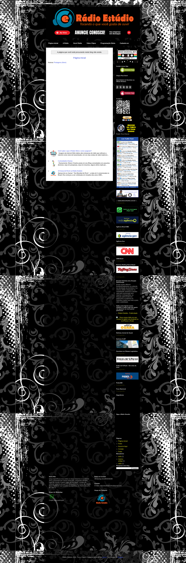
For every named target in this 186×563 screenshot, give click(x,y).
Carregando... (121, 203)
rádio (120, 463)
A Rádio (66, 43)
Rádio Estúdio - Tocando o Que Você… (126, 144)
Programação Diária (108, 43)
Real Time (127, 187)
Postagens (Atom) (60, 62)
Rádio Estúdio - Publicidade (127, 313)
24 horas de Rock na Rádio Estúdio (70, 171)
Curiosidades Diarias (65, 161)
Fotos (120, 444)
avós (119, 456)
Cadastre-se (124, 43)
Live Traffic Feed (127, 139)
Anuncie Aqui (122, 446)
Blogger (120, 557)
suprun (104, 557)
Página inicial (53, 43)
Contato (121, 449)
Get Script (121, 187)
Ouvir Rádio (77, 43)
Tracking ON (133, 187)
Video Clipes (91, 43)
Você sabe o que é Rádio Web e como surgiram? (75, 151)
